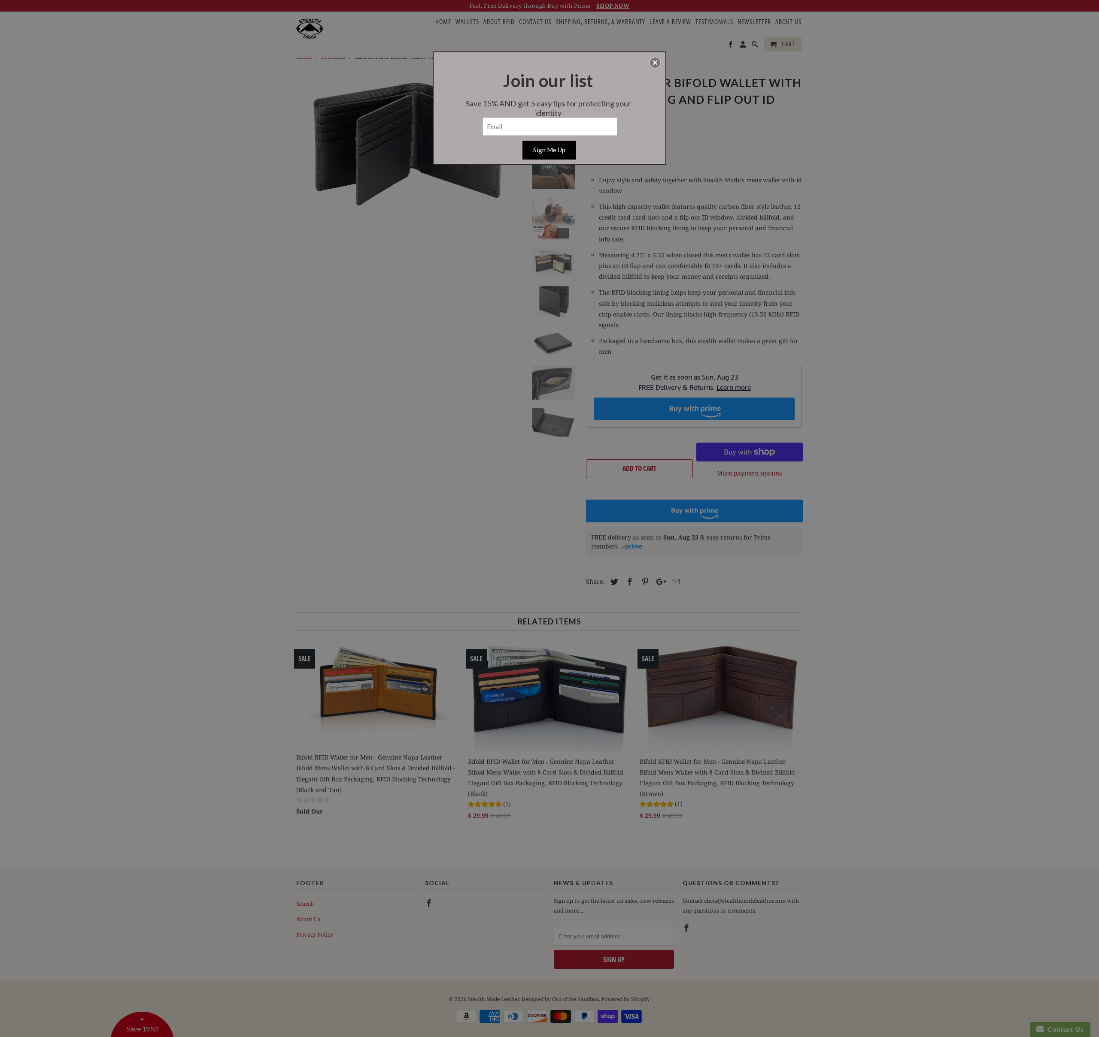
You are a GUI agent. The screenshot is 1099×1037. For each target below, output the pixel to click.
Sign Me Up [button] (549, 150)
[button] (655, 62)
